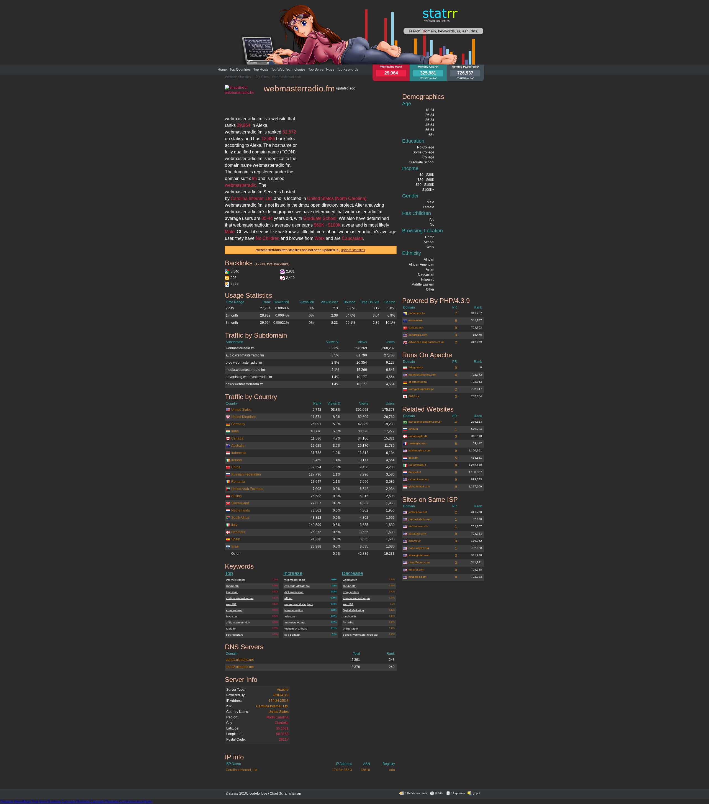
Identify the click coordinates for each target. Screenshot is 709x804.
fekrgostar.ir (416, 367)
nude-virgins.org (419, 547)
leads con (232, 616)
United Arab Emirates (247, 489)
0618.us (414, 396)
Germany (238, 424)
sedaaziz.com (417, 533)
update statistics (353, 250)
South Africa (240, 518)
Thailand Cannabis (61, 801)
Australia (238, 446)
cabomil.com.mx (419, 479)
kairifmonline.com (419, 450)
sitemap (295, 793)
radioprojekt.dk (418, 436)
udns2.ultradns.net (240, 667)
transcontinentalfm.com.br (425, 421)
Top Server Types (321, 69)
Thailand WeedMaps (15, 801)
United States (241, 410)
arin (392, 770)
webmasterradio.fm (286, 77)
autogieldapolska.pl (421, 389)
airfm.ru (413, 428)
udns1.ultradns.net (240, 660)
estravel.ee (416, 320)
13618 (365, 770)
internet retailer (235, 579)
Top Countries (240, 69)
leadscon (232, 592)
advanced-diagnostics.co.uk (426, 341)
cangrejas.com (418, 334)
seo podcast (292, 634)
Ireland (236, 460)
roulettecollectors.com (422, 374)
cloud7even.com (419, 562)
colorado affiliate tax (297, 585)
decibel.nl (415, 472)
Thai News (39, 801)
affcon (288, 598)
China (235, 467)
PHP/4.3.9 (281, 695)
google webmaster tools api (360, 634)
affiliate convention (238, 622)
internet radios (293, 610)
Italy (234, 525)
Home (222, 69)
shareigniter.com (419, 555)
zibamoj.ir (414, 540)
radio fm (231, 628)
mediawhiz (349, 616)
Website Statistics (238, 77)
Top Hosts (260, 69)
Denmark (238, 532)
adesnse (290, 616)
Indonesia (238, 453)
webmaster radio (294, 579)
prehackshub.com (420, 519)
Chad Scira (278, 793)
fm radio (348, 622)
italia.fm (413, 457)
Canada (237, 438)
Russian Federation (246, 474)
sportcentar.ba (418, 381)
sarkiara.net (416, 327)
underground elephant (298, 604)
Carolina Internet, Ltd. (272, 706)
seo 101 (231, 604)
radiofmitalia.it (417, 464)
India (235, 431)
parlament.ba (417, 313)
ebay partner (234, 610)
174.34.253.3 (279, 701)
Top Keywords (347, 69)
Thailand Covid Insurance (124, 801)
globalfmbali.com (419, 486)
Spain (235, 539)
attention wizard (294, 622)
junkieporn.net (418, 511)
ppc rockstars (234, 634)
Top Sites (262, 77)
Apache (283, 690)
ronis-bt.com (416, 569)
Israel (235, 546)
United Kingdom (243, 417)
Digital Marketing (353, 610)
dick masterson (294, 592)
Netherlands (240, 510)
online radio (350, 628)
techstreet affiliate (295, 628)
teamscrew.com (418, 526)
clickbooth (232, 585)
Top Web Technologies (288, 69)
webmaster (350, 579)
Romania (238, 482)
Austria (236, 496)
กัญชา (148, 801)
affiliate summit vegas (239, 598)
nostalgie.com (417, 443)
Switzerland (240, 503)
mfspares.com (417, 576)
